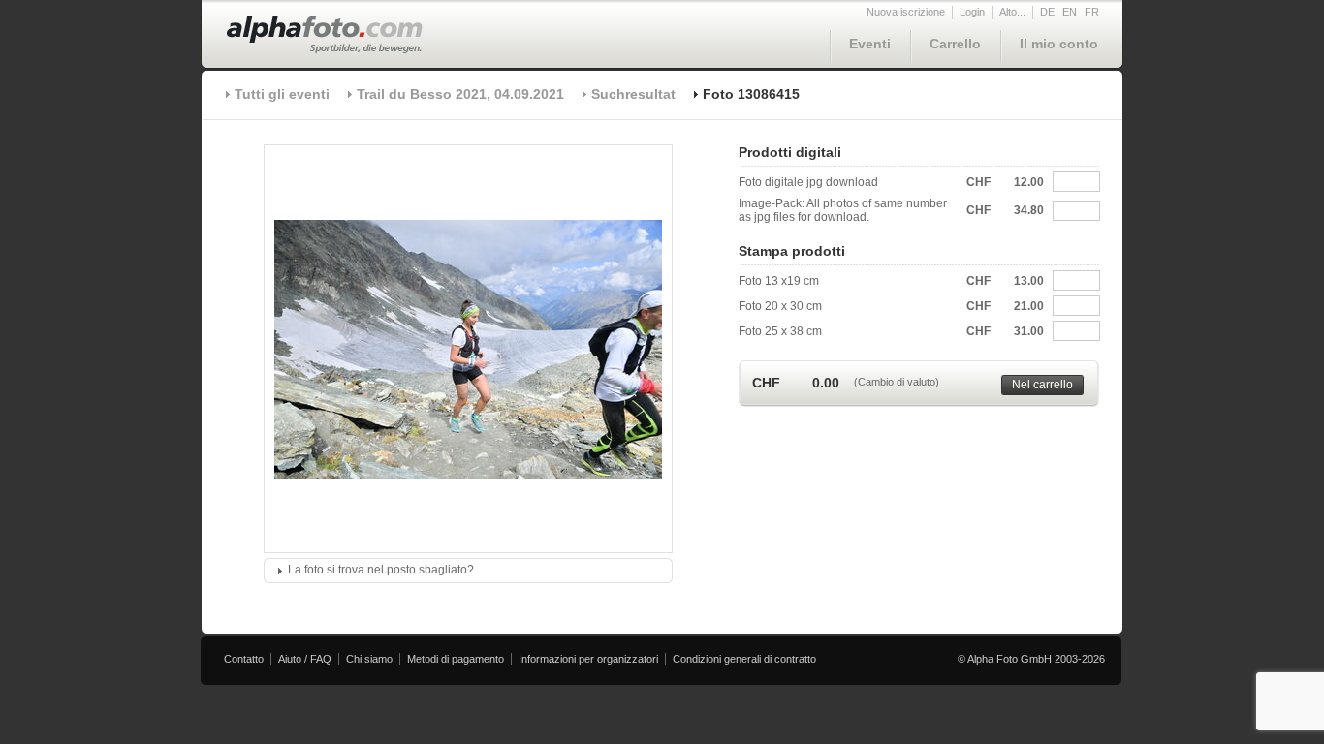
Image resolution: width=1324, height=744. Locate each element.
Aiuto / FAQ (304, 659)
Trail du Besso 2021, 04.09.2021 (460, 94)
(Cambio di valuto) (896, 382)
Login (972, 11)
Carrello (955, 43)
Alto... (1012, 11)
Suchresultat (633, 94)
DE (1047, 11)
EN (1069, 11)
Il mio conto (1059, 43)
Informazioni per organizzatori (588, 659)
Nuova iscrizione (906, 11)
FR (1092, 11)
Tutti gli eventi (282, 94)
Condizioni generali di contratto (744, 659)
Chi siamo (369, 659)
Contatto (244, 659)
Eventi (870, 43)
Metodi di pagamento (455, 659)
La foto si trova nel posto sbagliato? (381, 569)
